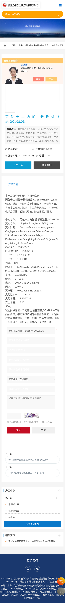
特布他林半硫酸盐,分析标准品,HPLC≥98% (28, 460)
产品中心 (20, 45)
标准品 (29, 45)
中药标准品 (13, 504)
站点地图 (24, 581)
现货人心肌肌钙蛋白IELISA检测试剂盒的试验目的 (31, 541)
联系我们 (47, 165)
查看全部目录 (32, 524)
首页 (13, 45)
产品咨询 (18, 165)
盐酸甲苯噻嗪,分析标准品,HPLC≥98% (26, 473)
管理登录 (33, 581)
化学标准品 (38, 45)
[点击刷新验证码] (31, 415)
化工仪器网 (54, 581)
